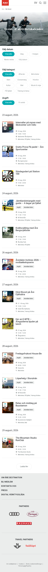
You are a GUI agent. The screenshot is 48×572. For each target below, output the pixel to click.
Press (4, 490)
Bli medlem (7, 482)
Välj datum (23, 60)
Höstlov (36, 80)
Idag (22, 54)
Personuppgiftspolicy (24, 566)
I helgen (35, 54)
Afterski (22, 74)
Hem (3, 9)
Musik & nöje (36, 85)
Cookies (21, 564)
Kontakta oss (8, 486)
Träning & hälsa (23, 91)
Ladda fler (24, 466)
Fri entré (22, 102)
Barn (8, 80)
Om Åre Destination (11, 478)
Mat (21, 85)
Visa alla (8, 54)
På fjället (8, 91)
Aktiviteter (35, 74)
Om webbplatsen (11, 564)
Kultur (8, 85)
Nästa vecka (9, 59)
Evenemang (22, 80)
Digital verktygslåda (12, 495)
